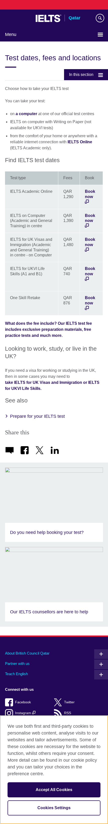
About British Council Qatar (27, 653)
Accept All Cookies (54, 790)
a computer (26, 114)
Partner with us (17, 663)
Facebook (23, 702)
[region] (54, 769)
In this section (81, 74)
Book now (90, 194)
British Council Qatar (18, 18)
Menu (10, 34)
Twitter (69, 702)
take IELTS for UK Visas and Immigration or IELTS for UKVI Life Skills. (52, 385)
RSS (67, 713)
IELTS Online (80, 142)
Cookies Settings (54, 808)
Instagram (23, 713)
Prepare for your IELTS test (37, 416)
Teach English (16, 674)
